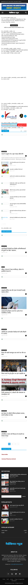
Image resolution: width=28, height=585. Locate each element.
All (21, 131)
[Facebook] (8, 574)
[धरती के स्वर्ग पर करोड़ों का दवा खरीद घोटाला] (5, 177)
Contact (11, 579)
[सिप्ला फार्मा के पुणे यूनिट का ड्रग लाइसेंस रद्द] (14, 365)
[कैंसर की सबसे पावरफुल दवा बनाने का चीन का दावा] (14, 344)
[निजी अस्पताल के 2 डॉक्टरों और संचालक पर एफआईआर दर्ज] (14, 384)
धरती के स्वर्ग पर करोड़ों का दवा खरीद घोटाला (17, 176)
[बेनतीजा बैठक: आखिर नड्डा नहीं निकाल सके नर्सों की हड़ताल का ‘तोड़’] (5, 184)
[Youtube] (19, 574)
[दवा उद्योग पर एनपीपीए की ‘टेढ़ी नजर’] (5, 171)
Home (4, 579)
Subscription (14, 580)
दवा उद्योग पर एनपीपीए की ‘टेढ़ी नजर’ (16, 169)
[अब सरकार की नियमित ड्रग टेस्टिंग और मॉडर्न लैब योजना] (5, 198)
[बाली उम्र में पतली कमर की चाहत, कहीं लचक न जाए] (5, 212)
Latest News (4, 151)
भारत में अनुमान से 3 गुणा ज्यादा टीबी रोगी (12, 154)
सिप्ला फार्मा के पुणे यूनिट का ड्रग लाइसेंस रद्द (13, 373)
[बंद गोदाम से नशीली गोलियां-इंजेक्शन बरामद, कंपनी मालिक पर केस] (14, 405)
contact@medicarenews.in (17, 564)
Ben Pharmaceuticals (8, 461)
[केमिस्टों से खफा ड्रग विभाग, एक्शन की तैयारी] (5, 191)
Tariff (8, 579)
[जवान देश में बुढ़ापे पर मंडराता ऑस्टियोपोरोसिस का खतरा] (5, 205)
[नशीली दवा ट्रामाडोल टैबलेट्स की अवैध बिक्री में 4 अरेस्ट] (14, 324)
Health (25, 131)
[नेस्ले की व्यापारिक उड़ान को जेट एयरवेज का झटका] (5, 164)
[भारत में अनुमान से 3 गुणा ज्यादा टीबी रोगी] (14, 143)
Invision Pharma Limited (9, 457)
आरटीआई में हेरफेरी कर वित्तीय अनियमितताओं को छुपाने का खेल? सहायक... (13, 249)
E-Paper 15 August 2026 (19, 579)
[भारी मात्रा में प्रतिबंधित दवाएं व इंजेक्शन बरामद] (5, 219)
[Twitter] (16, 574)
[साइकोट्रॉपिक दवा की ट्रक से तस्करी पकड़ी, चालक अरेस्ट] (14, 282)
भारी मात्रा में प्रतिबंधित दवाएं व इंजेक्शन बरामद (18, 217)
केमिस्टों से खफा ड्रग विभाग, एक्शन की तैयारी (17, 190)
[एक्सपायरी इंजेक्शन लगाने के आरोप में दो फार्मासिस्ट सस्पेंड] (14, 303)
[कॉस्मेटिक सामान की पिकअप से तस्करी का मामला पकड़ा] (14, 426)
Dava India (5, 452)
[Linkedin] (12, 574)
